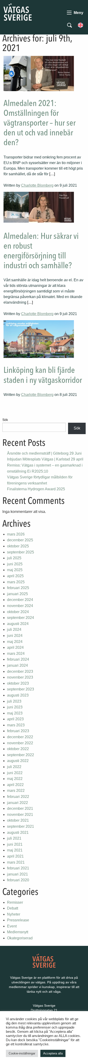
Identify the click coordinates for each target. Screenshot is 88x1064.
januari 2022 (17, 803)
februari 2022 (18, 797)
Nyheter (13, 914)
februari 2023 (18, 731)
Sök (5, 420)
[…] (52, 174)
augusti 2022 (18, 761)
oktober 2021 (18, 820)
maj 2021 (15, 850)
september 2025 (20, 552)
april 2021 (15, 856)
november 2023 (20, 677)
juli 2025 (14, 558)
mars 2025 (16, 582)
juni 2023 (15, 707)
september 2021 (20, 826)
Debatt (12, 908)
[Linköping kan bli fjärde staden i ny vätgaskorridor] (39, 339)
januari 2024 (17, 665)
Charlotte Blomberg (37, 185)
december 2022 (20, 737)
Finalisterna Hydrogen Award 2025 (36, 489)
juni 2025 (15, 564)
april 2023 (15, 719)
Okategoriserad (20, 938)
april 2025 (15, 576)
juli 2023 (14, 701)
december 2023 (20, 671)
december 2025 (20, 540)
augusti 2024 (18, 624)
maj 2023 (15, 713)
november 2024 (20, 606)
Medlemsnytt (17, 932)
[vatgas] (44, 960)
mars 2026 (16, 534)
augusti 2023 (18, 695)
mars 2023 (16, 725)
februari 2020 (18, 880)
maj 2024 (15, 642)
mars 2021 (16, 862)
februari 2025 (18, 588)
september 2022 (20, 755)
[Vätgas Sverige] (18, 12)
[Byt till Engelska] (80, 25)
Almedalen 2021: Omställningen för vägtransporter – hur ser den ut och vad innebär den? (40, 123)
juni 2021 (15, 844)
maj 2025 (15, 570)
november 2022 (20, 743)
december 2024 (20, 600)
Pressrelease (18, 920)
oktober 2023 (18, 683)
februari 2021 (18, 868)
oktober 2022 (18, 749)
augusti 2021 (18, 832)
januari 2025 (17, 594)
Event (12, 926)
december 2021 (20, 808)
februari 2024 (18, 659)
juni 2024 (15, 636)
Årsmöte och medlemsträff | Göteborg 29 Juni (44, 453)
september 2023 (20, 689)
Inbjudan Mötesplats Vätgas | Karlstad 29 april (45, 459)
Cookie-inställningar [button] (22, 1053)
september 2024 (20, 618)
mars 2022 (16, 791)
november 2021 (20, 815)
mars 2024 (16, 654)
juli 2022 (14, 767)
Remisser (15, 902)
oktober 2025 (18, 546)
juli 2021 (14, 838)
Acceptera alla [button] (53, 1053)
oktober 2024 (18, 612)
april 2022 (15, 785)
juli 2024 (14, 630)
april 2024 (15, 647)
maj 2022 (15, 779)
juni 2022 (15, 773)
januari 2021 (17, 874)
